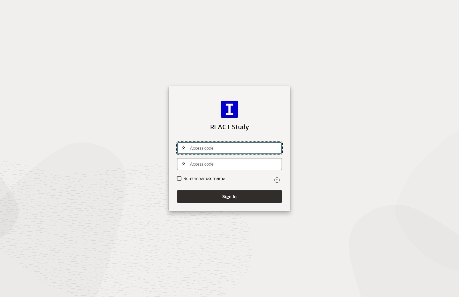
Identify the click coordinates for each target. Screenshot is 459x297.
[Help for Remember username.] (277, 180)
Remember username (204, 178)
